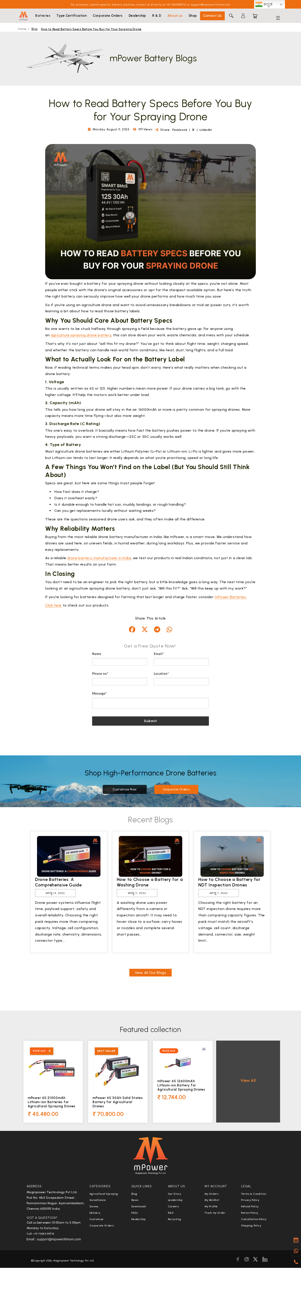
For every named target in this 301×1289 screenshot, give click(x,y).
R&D (171, 1212)
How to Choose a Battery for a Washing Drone (150, 882)
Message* (99, 693)
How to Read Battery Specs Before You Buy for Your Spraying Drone (91, 29)
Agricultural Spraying (103, 1193)
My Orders (211, 1193)
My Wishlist (211, 1200)
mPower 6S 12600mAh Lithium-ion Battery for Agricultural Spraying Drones (181, 1085)
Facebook (180, 130)
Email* (159, 654)
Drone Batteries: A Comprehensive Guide (58, 882)
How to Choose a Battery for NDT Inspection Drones (229, 882)
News (135, 1200)
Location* (161, 673)
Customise (96, 1219)
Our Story (174, 1193)
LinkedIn (206, 130)
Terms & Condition (253, 1193)
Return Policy (249, 1212)
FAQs (134, 1212)
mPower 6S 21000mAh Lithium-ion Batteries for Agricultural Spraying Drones (51, 1102)
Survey (94, 1206)
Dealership (138, 1219)
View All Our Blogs (150, 973)
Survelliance (97, 1200)
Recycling (174, 1219)
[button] (42, 15)
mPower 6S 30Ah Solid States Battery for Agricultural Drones (118, 1102)
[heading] (150, 646)
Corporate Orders (176, 789)
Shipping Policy (251, 1225)
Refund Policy (250, 1206)
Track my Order (214, 1212)
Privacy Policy (250, 1200)
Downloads (138, 1206)
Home (22, 29)
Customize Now (125, 789)
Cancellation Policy (253, 1219)
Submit (150, 721)
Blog (34, 29)
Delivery (94, 1212)
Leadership (175, 1200)
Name (96, 654)
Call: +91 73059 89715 (41, 1233)
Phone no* (100, 673)
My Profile (211, 1206)
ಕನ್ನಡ (267, 4)
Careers (173, 1206)
